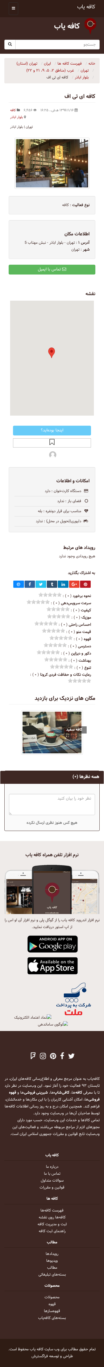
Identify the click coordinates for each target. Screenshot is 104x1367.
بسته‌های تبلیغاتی (52, 1275)
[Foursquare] (33, 1057)
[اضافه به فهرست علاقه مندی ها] (52, 443)
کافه (13, 110)
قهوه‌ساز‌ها (52, 1311)
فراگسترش (39, 1356)
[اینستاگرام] (43, 1057)
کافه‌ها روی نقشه (52, 1217)
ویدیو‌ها (52, 1261)
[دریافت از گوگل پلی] (53, 944)
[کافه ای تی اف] (52, 163)
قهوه (52, 1304)
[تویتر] (71, 1057)
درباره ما (52, 1167)
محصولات (52, 1297)
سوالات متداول (52, 1181)
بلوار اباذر (16, 117)
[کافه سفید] (52, 732)
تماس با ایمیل (50, 269)
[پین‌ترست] (53, 1057)
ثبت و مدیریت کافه (52, 1224)
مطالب (52, 1268)
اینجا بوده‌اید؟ (52, 430)
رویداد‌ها (52, 1254)
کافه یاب (86, 7)
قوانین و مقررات (52, 1187)
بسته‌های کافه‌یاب (52, 1318)
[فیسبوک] (62, 1057)
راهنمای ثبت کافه (52, 1231)
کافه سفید (74, 730)
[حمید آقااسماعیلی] (52, 454)
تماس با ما (52, 1174)
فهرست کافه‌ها (52, 1210)
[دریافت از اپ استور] (53, 966)
